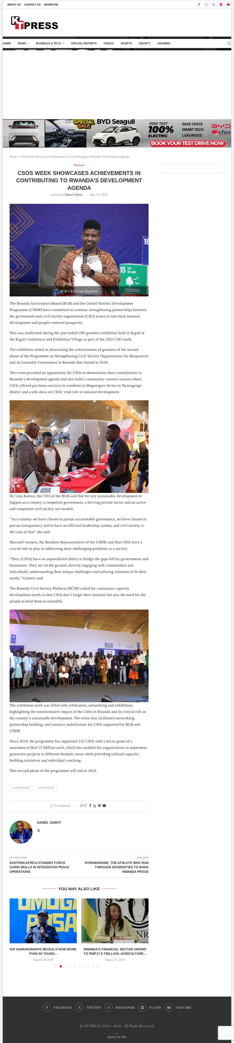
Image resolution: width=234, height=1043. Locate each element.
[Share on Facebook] (90, 806)
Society (145, 43)
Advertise (51, 4)
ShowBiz (163, 43)
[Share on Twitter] (94, 806)
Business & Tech (48, 43)
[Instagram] (214, 5)
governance (21, 787)
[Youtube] (228, 5)
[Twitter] (206, 5)
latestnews (46, 787)
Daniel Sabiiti (73, 194)
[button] (16, 933)
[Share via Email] (104, 806)
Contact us (32, 4)
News (22, 43)
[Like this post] (85, 806)
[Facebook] (199, 5)
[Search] (229, 43)
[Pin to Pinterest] (99, 806)
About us (14, 4)
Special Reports (84, 43)
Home (7, 43)
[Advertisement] (117, 85)
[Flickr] (221, 5)
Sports (126, 43)
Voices (109, 43)
